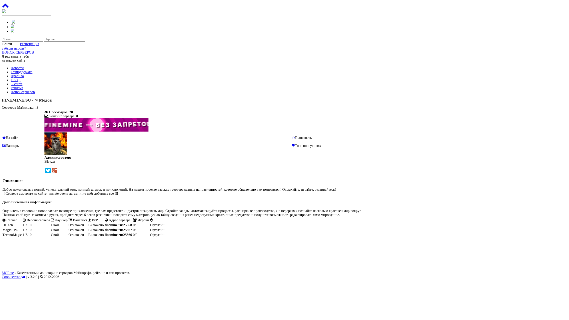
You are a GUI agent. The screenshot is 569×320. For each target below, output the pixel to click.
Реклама (17, 88)
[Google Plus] (54, 170)
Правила (17, 76)
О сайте (16, 84)
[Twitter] (48, 170)
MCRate (8, 273)
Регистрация (29, 44)
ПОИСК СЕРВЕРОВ (18, 52)
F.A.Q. (15, 80)
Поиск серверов (23, 92)
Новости (17, 68)
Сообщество (11, 277)
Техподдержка (21, 72)
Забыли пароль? (14, 48)
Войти (7, 44)
